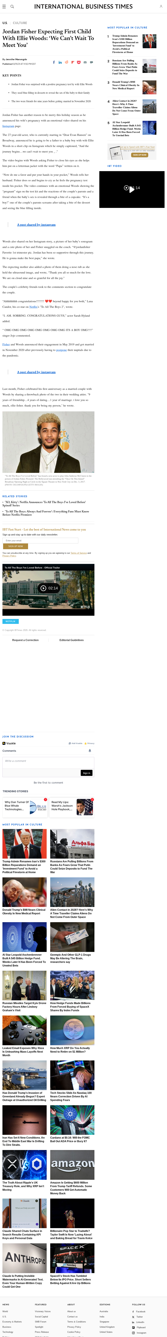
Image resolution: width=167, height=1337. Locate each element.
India (102, 1316)
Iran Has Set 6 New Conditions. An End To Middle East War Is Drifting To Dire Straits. (23, 1141)
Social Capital (41, 1316)
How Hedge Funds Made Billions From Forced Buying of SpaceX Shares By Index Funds (70, 1007)
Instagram (8, 126)
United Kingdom (107, 1327)
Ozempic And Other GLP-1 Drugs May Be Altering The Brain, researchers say (70, 958)
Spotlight (39, 1327)
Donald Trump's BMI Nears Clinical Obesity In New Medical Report (125, 85)
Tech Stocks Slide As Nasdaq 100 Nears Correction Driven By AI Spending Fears (71, 1096)
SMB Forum (40, 1321)
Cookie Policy (73, 1332)
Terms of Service (79, 553)
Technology (7, 1332)
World (5, 1311)
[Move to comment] (91, 62)
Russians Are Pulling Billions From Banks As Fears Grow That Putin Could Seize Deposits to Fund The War (124, 67)
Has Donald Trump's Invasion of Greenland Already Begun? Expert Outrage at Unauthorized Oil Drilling (24, 1096)
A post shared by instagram (36, 224)
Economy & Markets (12, 1321)
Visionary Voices (43, 1311)
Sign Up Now (139, 155)
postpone (61, 350)
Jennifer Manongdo (16, 59)
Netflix (33, 307)
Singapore (104, 1321)
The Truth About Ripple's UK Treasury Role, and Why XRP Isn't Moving (23, 1186)
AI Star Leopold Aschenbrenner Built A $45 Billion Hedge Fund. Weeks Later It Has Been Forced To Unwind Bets (126, 129)
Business (6, 1327)
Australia (104, 1311)
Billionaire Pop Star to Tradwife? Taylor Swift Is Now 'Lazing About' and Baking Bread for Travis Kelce (71, 1235)
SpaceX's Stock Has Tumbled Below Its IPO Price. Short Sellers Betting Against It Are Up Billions (70, 1280)
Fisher (6, 344)
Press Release (42, 1332)
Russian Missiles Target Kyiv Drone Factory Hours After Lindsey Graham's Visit (24, 1007)
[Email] (85, 62)
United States (106, 1332)
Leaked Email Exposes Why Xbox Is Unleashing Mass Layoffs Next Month (23, 1052)
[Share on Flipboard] (73, 62)
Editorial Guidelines (72, 640)
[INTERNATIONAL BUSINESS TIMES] (83, 7)
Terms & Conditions (76, 1321)
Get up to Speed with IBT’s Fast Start (137, 147)
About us (71, 1311)
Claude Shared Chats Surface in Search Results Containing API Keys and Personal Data (22, 1235)
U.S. (4, 1316)
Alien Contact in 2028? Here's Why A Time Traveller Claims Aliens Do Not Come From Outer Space (71, 913)
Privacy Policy (9, 556)
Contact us (72, 1316)
